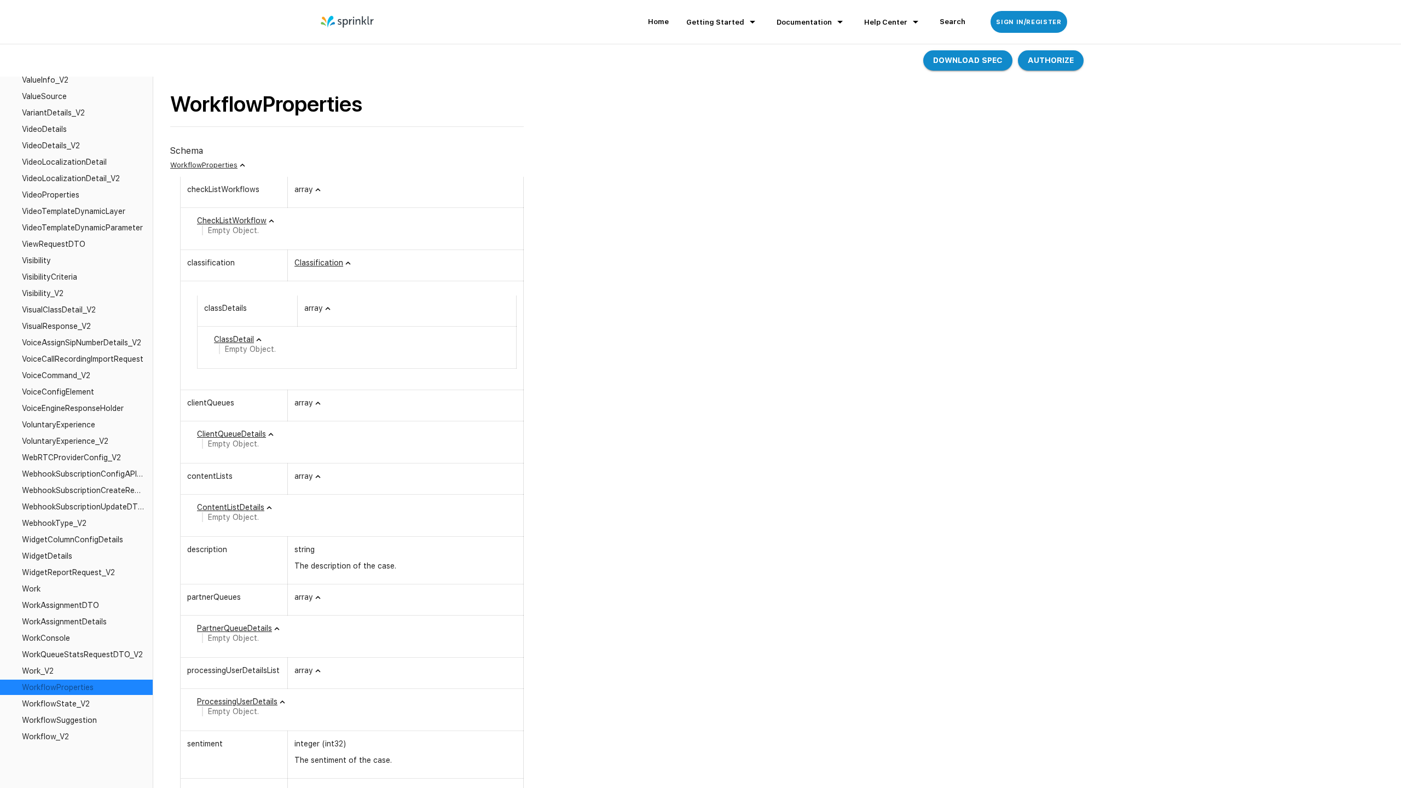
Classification (318, 262)
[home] (347, 22)
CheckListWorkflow (232, 220)
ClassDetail (234, 339)
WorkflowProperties (204, 165)
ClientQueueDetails (231, 434)
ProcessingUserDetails (237, 701)
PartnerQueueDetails (234, 628)
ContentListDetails (230, 507)
